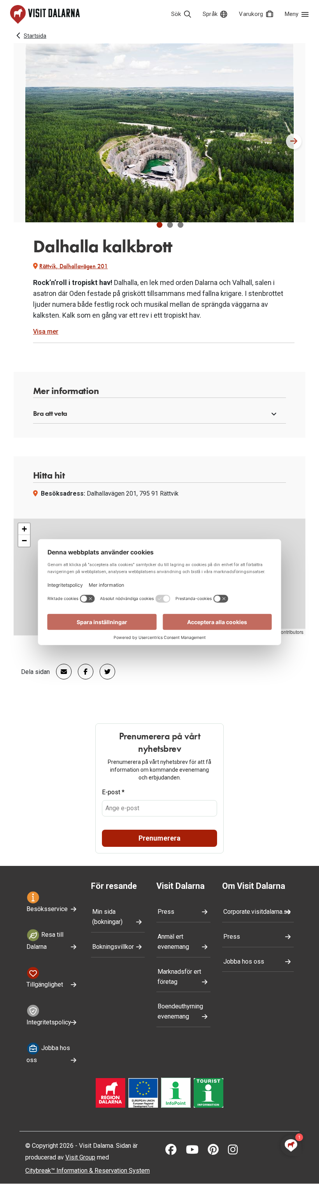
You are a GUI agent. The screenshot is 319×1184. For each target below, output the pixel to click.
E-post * (113, 792)
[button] (160, 225)
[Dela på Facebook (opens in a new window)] (82, 671)
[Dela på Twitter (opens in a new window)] (104, 671)
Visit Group (80, 1157)
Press (166, 911)
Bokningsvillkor (113, 946)
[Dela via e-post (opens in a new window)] (61, 671)
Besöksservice (47, 909)
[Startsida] (45, 14)
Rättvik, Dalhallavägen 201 (73, 266)
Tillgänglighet (44, 984)
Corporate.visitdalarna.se (257, 911)
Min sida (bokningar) (107, 916)
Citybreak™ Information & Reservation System (87, 1170)
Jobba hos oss (48, 1054)
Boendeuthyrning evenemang (180, 1011)
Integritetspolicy (48, 1022)
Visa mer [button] (45, 331)
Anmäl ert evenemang (173, 941)
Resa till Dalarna (44, 940)
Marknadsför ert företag (179, 976)
